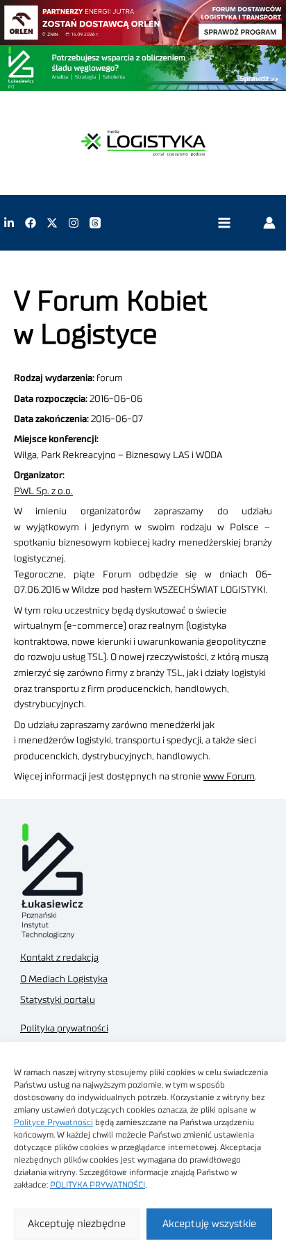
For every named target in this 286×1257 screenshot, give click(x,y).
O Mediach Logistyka (64, 979)
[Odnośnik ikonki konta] (269, 222)
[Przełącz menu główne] (224, 223)
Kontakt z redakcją (59, 958)
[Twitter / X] (52, 223)
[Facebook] (31, 223)
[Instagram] (74, 223)
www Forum (229, 777)
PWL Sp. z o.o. (43, 491)
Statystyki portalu (57, 1000)
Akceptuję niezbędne (77, 1224)
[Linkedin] (9, 223)
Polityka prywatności (64, 1029)
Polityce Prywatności (53, 1122)
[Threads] (95, 223)
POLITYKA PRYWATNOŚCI (97, 1185)
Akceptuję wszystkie (209, 1224)
